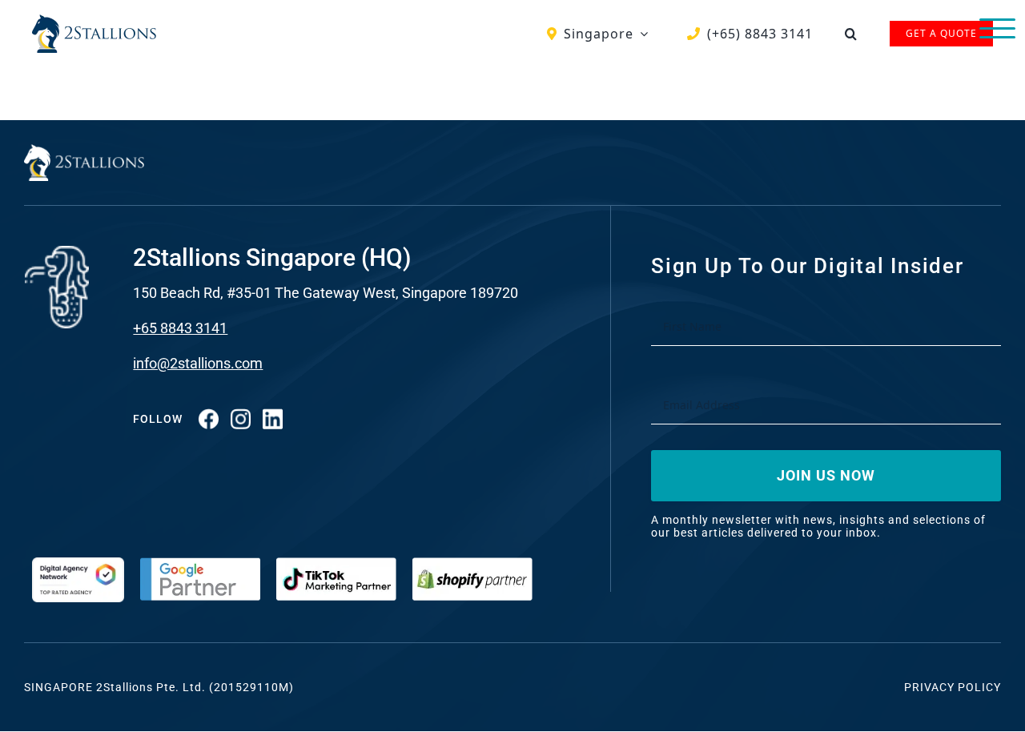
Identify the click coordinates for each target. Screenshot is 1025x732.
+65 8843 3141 (180, 328)
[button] (851, 33)
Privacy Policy (952, 687)
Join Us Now (826, 475)
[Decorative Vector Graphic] (94, 21)
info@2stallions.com (198, 363)
